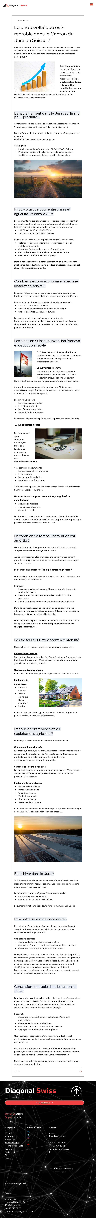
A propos (9, 1136)
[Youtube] (28, 1144)
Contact (8, 1158)
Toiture (8, 1149)
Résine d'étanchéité (14, 1146)
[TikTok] (28, 1141)
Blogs (7, 1155)
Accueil (8, 1133)
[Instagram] (28, 1138)
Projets (8, 1152)
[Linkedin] (28, 1132)
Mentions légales (60, 1172)
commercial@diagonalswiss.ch (19, 1211)
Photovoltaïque (12, 1142)
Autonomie (10, 1139)
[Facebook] (28, 1135)
